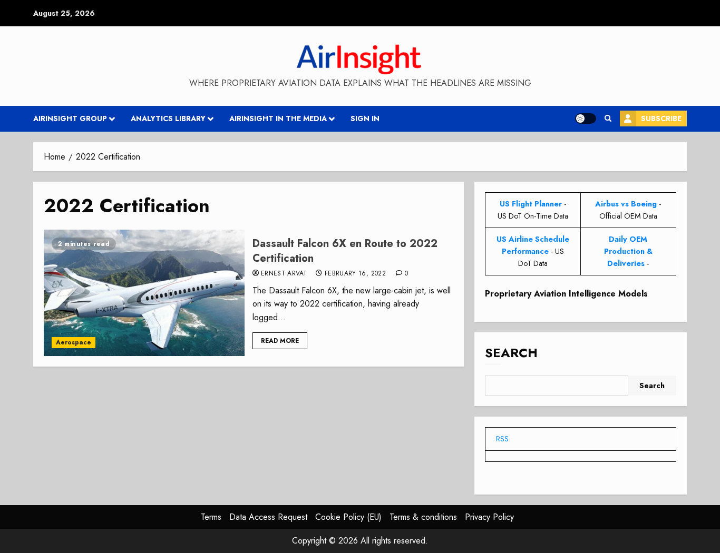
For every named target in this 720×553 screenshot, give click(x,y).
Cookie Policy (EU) (348, 517)
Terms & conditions (423, 517)
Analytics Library (168, 118)
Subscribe (661, 118)
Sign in (365, 118)
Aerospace (73, 342)
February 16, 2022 (355, 274)
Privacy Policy (489, 517)
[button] (608, 118)
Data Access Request (268, 517)
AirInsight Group (70, 118)
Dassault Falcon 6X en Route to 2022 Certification (344, 251)
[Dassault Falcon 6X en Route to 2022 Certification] (144, 293)
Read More (280, 340)
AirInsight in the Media (278, 118)
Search (511, 352)
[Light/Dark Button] (585, 118)
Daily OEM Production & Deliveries (628, 251)
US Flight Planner (531, 204)
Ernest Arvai (283, 274)
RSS (502, 438)
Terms (211, 517)
